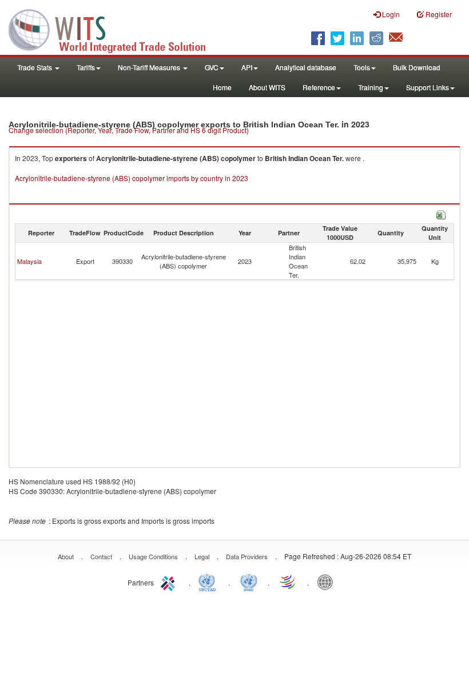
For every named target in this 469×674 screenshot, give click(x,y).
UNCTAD (209, 581)
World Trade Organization (288, 581)
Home (222, 87)
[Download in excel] (441, 213)
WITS (114, 28)
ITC (169, 581)
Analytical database (305, 67)
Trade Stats (35, 67)
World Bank (327, 581)
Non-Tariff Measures (150, 67)
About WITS (267, 87)
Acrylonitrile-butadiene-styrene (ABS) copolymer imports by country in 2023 (131, 178)
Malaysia (29, 261)
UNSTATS (248, 581)
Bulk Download (416, 67)
